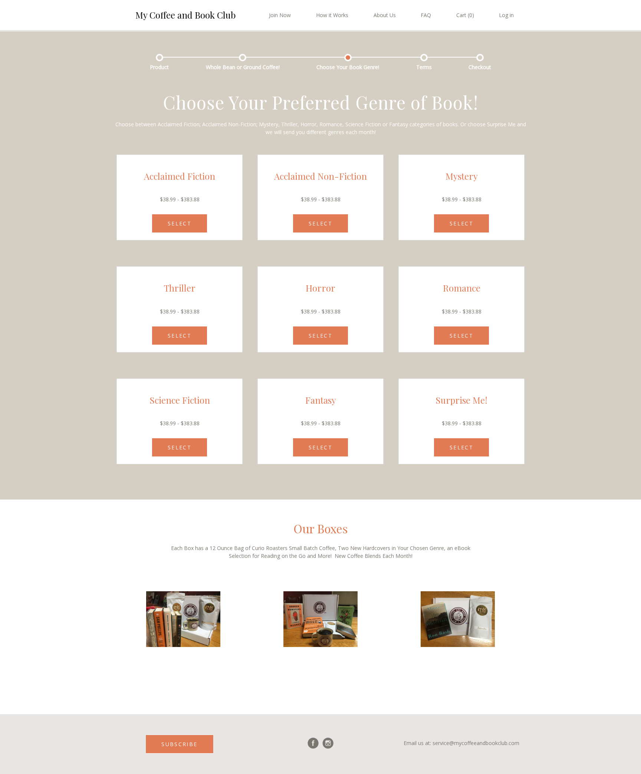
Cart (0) (465, 15)
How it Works (332, 15)
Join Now (280, 15)
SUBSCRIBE (179, 744)
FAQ (426, 15)
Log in (506, 15)
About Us (385, 15)
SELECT (179, 223)
